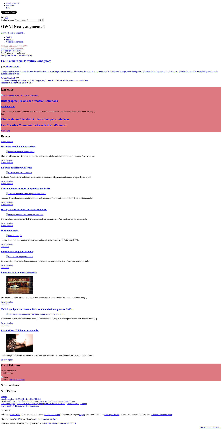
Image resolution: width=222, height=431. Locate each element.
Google (38, 80)
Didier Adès (15, 415)
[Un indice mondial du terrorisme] (20, 152)
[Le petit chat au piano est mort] (19, 256)
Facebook (11, 78)
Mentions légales (8, 401)
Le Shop (83, 403)
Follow (4, 397)
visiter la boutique (17, 380)
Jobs (66, 401)
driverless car (23, 80)
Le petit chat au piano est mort (17, 251)
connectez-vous (12, 3)
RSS (8, 8)
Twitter (4, 78)
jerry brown (46, 80)
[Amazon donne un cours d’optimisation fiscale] (26, 194)
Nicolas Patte (12, 66)
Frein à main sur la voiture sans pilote (26, 61)
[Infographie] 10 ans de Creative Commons (29, 100)
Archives (43, 401)
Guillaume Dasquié (52, 415)
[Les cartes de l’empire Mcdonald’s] (19, 293)
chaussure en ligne (49, 419)
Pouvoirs (9, 39)
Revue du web (7, 141)
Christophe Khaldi (111, 415)
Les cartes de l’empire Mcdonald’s (19, 272)
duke (37, 419)
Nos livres (17, 51)
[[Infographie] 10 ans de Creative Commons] (19, 95)
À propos (34, 401)
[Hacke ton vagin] (14, 236)
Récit (13, 55)
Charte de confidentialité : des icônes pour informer (35, 119)
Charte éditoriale (22, 401)
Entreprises (5, 55)
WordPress (18, 419)
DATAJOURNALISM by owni (30, 403)
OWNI (13, 406)
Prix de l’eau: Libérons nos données (20, 330)
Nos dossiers (6, 51)
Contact (73, 401)
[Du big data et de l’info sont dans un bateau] (24, 214)
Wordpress (5, 406)
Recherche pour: (7, 20)
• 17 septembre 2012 (23, 55)
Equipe (60, 401)
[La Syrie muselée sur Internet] (19, 172)
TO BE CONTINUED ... (210, 428)
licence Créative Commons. (27, 406)
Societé (9, 37)
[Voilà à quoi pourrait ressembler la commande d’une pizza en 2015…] (35, 314)
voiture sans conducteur (78, 80)
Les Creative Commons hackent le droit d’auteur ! (34, 125)
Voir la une (5, 131)
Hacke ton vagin (9, 230)
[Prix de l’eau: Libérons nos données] (19, 351)
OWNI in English (8, 403)
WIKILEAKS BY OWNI (54, 403)
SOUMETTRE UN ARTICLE (28, 399)
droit (32, 80)
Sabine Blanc (8, 106)
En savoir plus (7, 160)
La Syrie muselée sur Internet (16, 167)
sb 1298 (55, 80)
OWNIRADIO (73, 403)
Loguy (82, 415)
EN (6, 17)
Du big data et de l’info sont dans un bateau (24, 209)
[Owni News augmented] (13, 33)
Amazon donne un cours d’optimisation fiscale (25, 188)
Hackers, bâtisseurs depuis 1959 (14, 46)
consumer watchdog (9, 80)
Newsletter (22, 83)
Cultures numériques (14, 42)
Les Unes (52, 401)
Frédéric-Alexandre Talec (161, 415)
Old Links (5, 247)
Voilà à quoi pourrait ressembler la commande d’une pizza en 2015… (37, 309)
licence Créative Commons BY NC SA (60, 423)
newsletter (10, 5)
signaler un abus (7, 399)
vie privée (64, 80)
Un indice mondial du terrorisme (18, 146)
